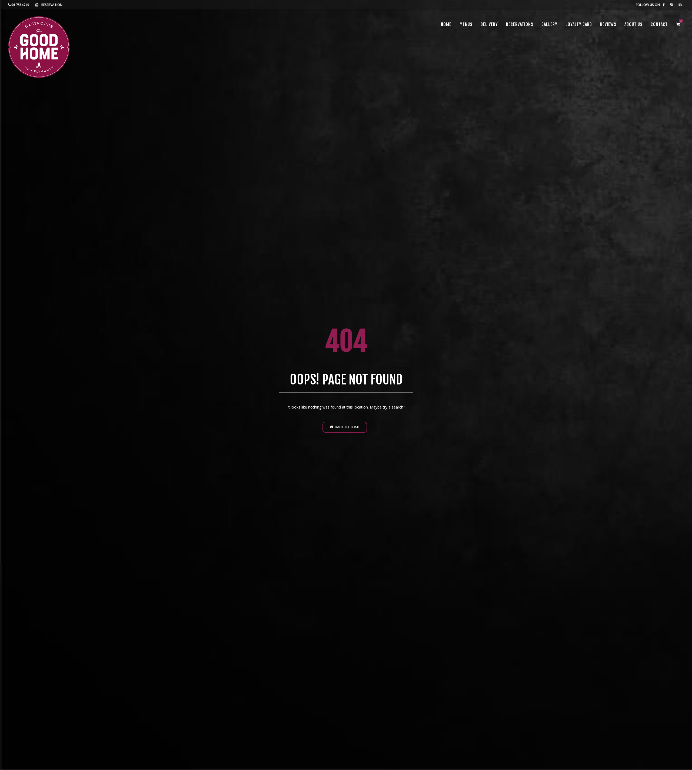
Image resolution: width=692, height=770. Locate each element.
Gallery (549, 24)
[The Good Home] (39, 47)
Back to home (346, 427)
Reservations (519, 24)
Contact (659, 24)
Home (446, 24)
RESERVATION (51, 4)
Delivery (489, 24)
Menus (466, 24)
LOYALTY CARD (578, 24)
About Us (633, 24)
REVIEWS (608, 24)
